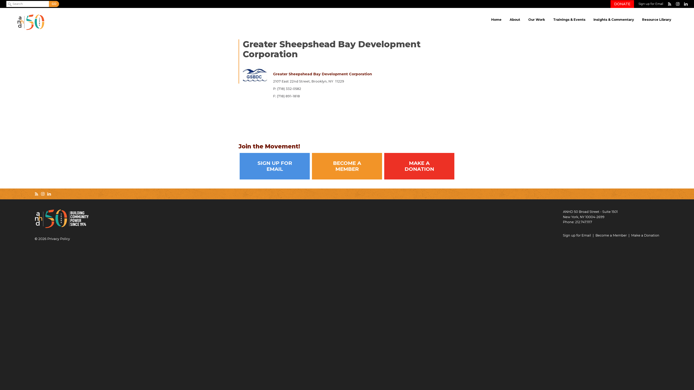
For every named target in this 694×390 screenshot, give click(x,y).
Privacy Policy (58, 239)
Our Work (536, 20)
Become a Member (347, 166)
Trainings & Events (569, 20)
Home (496, 20)
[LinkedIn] (686, 4)
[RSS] (669, 4)
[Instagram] (678, 4)
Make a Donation (419, 166)
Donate (622, 4)
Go (54, 4)
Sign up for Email (651, 4)
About (515, 20)
